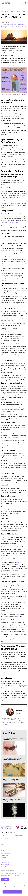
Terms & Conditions (6, 860)
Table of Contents (20, 7)
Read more (5, 724)
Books (3, 851)
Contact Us (4, 867)
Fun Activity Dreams (20, 11)
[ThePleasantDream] (6, 3)
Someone (17, 377)
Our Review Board (6, 853)
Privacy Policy (5, 862)
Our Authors (4, 855)
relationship (14, 222)
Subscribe (5, 879)
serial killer (19, 562)
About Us (3, 857)
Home (2, 11)
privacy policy (6, 888)
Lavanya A (19, 710)
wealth (18, 614)
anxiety (3, 276)
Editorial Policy (5, 864)
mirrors (12, 522)
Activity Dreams (9, 11)
